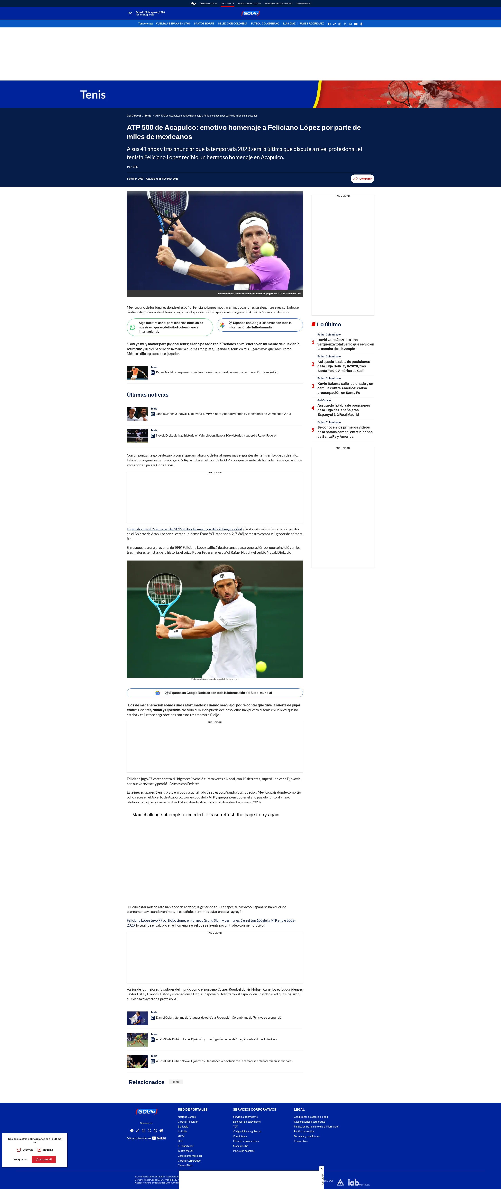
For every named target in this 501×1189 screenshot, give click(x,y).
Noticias (48, 1149)
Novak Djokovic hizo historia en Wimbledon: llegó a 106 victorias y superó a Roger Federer (216, 435)
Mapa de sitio (240, 1146)
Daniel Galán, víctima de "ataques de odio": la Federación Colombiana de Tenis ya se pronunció (218, 1017)
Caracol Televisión (188, 1121)
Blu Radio (183, 1126)
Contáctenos (240, 1136)
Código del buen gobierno (247, 1131)
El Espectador (185, 1146)
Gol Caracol (227, 4)
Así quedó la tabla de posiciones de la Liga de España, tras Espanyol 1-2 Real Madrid (343, 410)
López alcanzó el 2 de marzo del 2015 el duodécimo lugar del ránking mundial (184, 529)
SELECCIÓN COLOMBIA (232, 23)
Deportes (28, 1149)
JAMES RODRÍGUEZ (311, 23)
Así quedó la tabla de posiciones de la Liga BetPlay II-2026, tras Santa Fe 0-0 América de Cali (343, 366)
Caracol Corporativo (189, 1160)
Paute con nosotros (244, 1151)
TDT (235, 1126)
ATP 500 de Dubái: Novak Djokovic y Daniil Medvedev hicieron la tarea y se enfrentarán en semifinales (224, 1061)
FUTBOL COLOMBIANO (265, 23)
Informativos (303, 4)
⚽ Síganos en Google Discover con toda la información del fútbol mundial (260, 325)
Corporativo (300, 1141)
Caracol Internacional (190, 1155)
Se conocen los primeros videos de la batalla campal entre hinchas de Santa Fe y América (345, 432)
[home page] (193, 3)
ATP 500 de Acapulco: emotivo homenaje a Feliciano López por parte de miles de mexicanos (206, 115)
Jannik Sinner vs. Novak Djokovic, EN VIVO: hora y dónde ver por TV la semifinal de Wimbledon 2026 (223, 413)
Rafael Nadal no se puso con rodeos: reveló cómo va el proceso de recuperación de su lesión (217, 372)
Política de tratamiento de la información (316, 1126)
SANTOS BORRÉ (204, 23)
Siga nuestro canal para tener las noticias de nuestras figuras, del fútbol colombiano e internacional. (171, 327)
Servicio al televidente (245, 1117)
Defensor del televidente (247, 1121)
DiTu (180, 1141)
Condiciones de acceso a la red (311, 1117)
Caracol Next (185, 1165)
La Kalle (182, 1131)
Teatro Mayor (185, 1151)
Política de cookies (304, 1131)
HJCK (181, 1136)
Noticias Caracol (187, 1117)
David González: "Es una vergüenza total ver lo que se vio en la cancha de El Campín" (345, 344)
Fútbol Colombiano (329, 334)
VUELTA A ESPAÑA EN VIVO (173, 23)
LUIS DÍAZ (289, 23)
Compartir (366, 178)
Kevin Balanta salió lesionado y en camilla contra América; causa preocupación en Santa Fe (345, 388)
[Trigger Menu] (130, 13)
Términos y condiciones (307, 1136)
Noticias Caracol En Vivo (278, 4)
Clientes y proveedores (246, 1141)
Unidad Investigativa (249, 4)
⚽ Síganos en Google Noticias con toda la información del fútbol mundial (218, 692)
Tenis (148, 115)
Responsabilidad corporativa (309, 1121)
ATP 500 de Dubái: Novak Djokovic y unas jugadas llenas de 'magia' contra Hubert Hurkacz (216, 1039)
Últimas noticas (208, 4)
